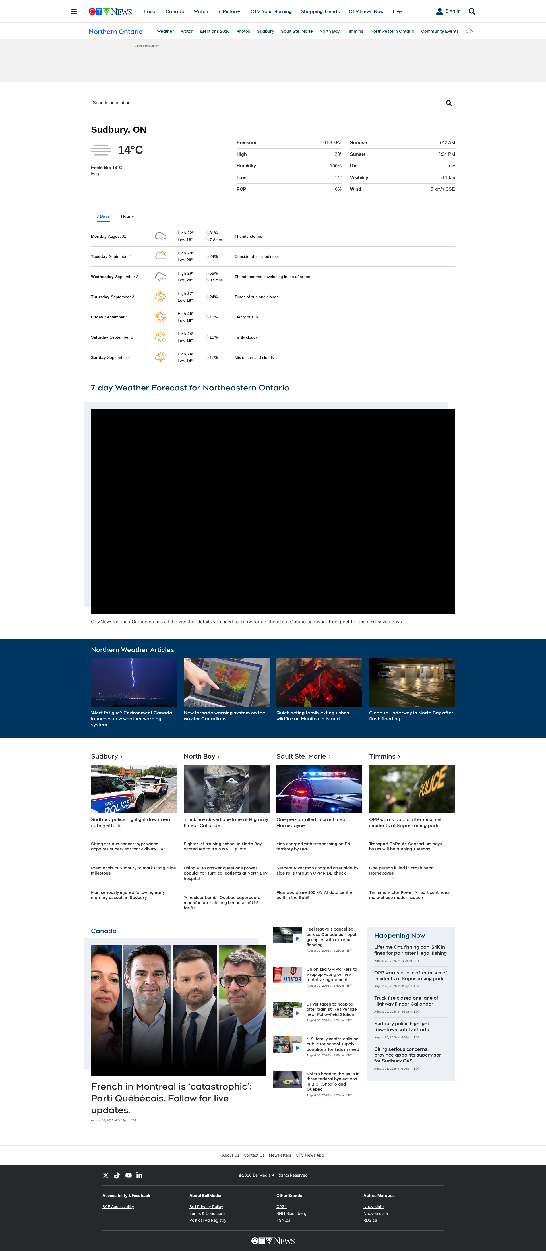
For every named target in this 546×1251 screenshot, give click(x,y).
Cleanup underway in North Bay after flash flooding (411, 716)
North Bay (330, 31)
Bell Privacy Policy (206, 1206)
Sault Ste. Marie (297, 31)
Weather (165, 31)
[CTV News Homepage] (110, 11)
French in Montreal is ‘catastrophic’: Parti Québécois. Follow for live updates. (171, 1098)
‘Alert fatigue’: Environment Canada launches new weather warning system (131, 719)
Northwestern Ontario (392, 31)
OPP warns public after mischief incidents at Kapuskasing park (405, 822)
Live (397, 11)
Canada (175, 11)
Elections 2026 (214, 31)
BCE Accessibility (118, 1206)
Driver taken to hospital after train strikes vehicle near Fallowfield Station (332, 1009)
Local (150, 11)
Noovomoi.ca (375, 1213)
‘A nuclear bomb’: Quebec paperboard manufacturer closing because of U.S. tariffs (222, 902)
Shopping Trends (320, 11)
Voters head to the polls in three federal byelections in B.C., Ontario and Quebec (333, 1082)
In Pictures (229, 11)
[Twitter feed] (105, 1175)
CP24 (281, 1206)
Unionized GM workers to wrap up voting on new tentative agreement (332, 974)
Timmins (354, 31)
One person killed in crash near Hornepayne (312, 822)
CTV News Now (366, 11)
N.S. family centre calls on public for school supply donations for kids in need (333, 1044)
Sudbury (265, 31)
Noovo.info (373, 1206)
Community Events (440, 31)
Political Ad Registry (207, 1220)
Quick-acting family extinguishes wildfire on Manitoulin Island (312, 716)
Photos (243, 31)
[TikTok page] (117, 1175)
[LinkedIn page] (139, 1175)
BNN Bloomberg (291, 1213)
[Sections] (74, 11)
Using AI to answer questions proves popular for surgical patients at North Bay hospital (225, 873)
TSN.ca (283, 1220)
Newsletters (280, 1155)
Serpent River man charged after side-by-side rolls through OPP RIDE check (318, 870)
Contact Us (254, 1155)
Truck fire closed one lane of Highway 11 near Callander (226, 822)
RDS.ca (370, 1220)
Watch (201, 11)
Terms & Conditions (207, 1213)
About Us (230, 1155)
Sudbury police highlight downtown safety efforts (130, 822)
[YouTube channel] (128, 1175)
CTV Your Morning (271, 11)
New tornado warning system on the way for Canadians (224, 716)
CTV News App (310, 1155)
